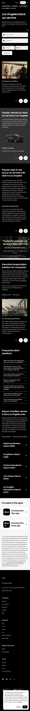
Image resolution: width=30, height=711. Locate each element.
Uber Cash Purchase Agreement (15, 562)
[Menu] (27, 2)
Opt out (19, 707)
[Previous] (21, 101)
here (21, 702)
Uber (3, 3)
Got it (25, 707)
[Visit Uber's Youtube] (7, 679)
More (3, 26)
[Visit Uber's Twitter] (14, 679)
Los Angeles (23, 6)
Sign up (23, 2)
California (15, 6)
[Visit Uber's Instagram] (10, 679)
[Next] (26, 101)
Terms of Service (6, 564)
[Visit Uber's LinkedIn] (3, 679)
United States (6, 6)
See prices (7, 53)
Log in (17, 2)
